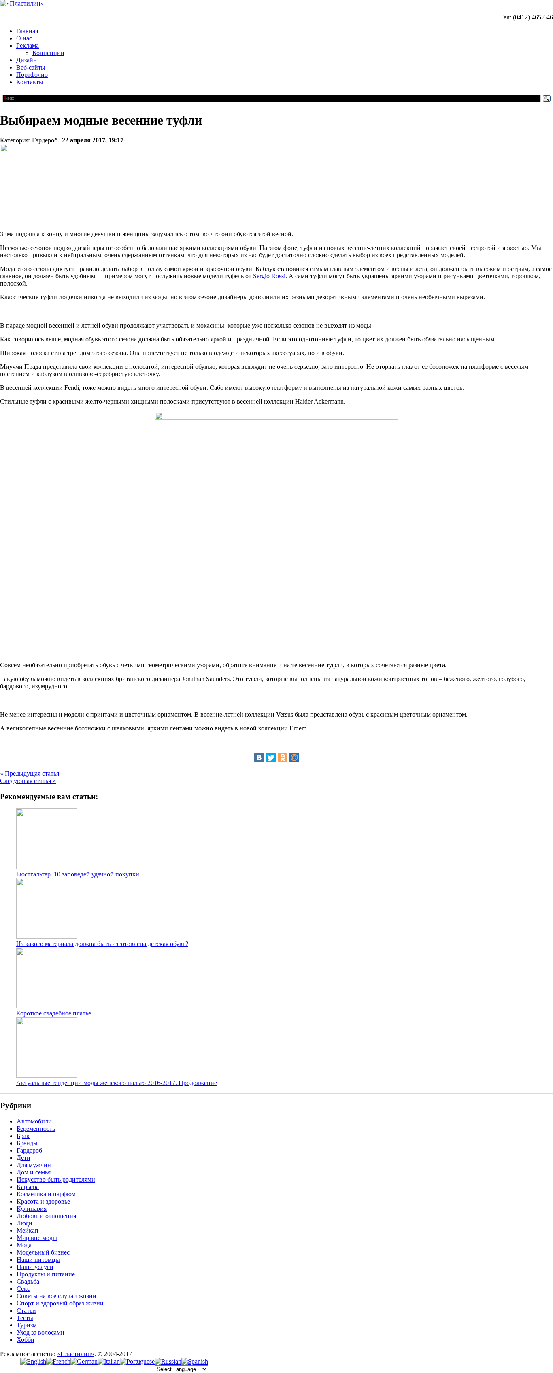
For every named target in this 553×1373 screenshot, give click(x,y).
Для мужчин (34, 1164)
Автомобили (34, 1121)
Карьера (28, 1186)
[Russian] (168, 1361)
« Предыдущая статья (29, 773)
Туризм (27, 1325)
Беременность (36, 1128)
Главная (27, 31)
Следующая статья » (28, 780)
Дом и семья (34, 1172)
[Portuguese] (137, 1361)
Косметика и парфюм (46, 1194)
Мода (24, 1245)
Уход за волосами (40, 1332)
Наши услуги (35, 1266)
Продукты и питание (46, 1274)
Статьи (26, 1310)
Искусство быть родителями (56, 1179)
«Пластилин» (75, 1353)
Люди (24, 1223)
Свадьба (28, 1281)
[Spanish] (194, 1361)
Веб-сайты (30, 67)
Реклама (27, 45)
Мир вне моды (37, 1237)
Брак (23, 1135)
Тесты (25, 1317)
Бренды (27, 1143)
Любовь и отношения (46, 1215)
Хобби (25, 1339)
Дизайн (26, 60)
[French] (58, 1361)
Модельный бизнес (43, 1252)
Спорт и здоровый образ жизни (60, 1303)
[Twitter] (271, 757)
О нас (24, 38)
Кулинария (32, 1208)
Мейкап (27, 1230)
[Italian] (109, 1361)
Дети (23, 1157)
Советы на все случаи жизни (56, 1296)
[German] (84, 1361)
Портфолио (32, 74)
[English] (33, 1361)
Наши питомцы (38, 1259)
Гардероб (29, 1150)
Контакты (29, 81)
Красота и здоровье (43, 1201)
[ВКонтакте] (259, 757)
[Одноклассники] (282, 757)
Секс (23, 1288)
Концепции (48, 52)
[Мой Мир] (294, 757)
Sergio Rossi (269, 276)
